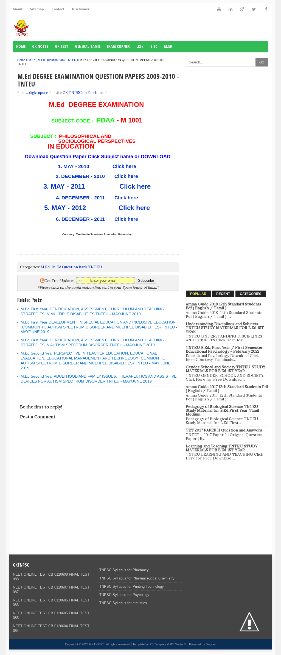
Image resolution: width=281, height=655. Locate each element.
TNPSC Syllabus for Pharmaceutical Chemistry (137, 578)
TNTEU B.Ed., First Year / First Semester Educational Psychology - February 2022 (224, 349)
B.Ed (154, 46)
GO (261, 62)
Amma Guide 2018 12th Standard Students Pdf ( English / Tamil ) (223, 306)
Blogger (211, 644)
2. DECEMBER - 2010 (80, 176)
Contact (58, 9)
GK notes (40, 46)
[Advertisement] (227, 103)
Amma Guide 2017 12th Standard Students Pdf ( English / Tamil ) (227, 388)
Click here (123, 166)
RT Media (176, 644)
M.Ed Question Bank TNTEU (57, 60)
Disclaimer (80, 9)
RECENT (223, 294)
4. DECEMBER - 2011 (80, 197)
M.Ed (168, 46)
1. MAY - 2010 (75, 166)
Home (21, 46)
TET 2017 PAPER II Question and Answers (224, 430)
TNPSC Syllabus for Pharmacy (124, 570)
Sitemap (37, 9)
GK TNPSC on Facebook (83, 92)
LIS (140, 46)
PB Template (158, 644)
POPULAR (198, 294)
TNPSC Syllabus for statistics (123, 603)
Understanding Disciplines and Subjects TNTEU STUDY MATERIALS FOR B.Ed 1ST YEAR (225, 327)
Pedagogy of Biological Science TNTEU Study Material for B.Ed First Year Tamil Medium (222, 410)
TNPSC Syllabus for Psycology (124, 595)
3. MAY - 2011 (64, 186)
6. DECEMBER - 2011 (80, 219)
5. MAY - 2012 (69, 207)
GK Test (61, 46)
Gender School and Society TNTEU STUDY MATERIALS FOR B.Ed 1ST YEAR (225, 368)
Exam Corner (118, 46)
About (18, 9)
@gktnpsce (38, 92)
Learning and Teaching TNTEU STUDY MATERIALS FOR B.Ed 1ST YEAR (222, 448)
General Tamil (87, 46)
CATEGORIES (250, 294)
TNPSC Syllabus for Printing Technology (131, 586)
